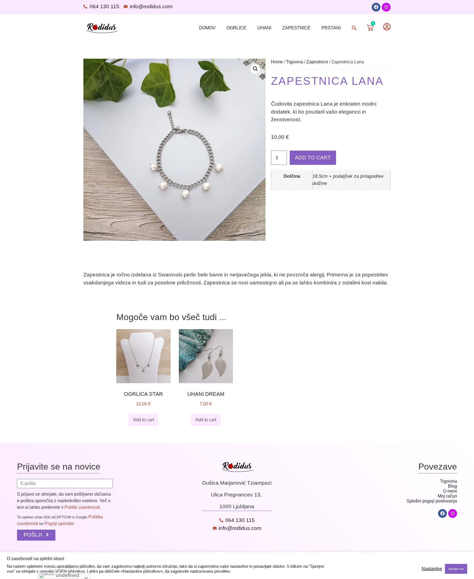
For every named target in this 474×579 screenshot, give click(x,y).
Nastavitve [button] (432, 568)
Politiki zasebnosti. (82, 507)
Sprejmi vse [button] (456, 568)
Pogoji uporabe (59, 523)
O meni (450, 491)
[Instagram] (386, 7)
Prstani (331, 28)
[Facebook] (376, 7)
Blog (452, 486)
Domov (207, 28)
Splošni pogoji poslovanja (432, 501)
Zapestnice (296, 28)
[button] (354, 28)
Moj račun (447, 496)
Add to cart (313, 157)
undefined (66, 575)
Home (277, 62)
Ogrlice (236, 28)
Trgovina (294, 62)
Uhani (264, 28)
